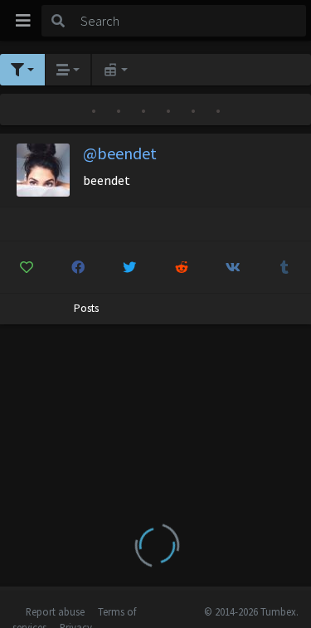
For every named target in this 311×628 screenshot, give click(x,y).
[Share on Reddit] (181, 267)
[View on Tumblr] (285, 267)
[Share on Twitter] (130, 267)
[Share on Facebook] (77, 267)
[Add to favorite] (26, 267)
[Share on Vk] (233, 267)
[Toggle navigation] (23, 20)
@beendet (120, 153)
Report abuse (55, 611)
